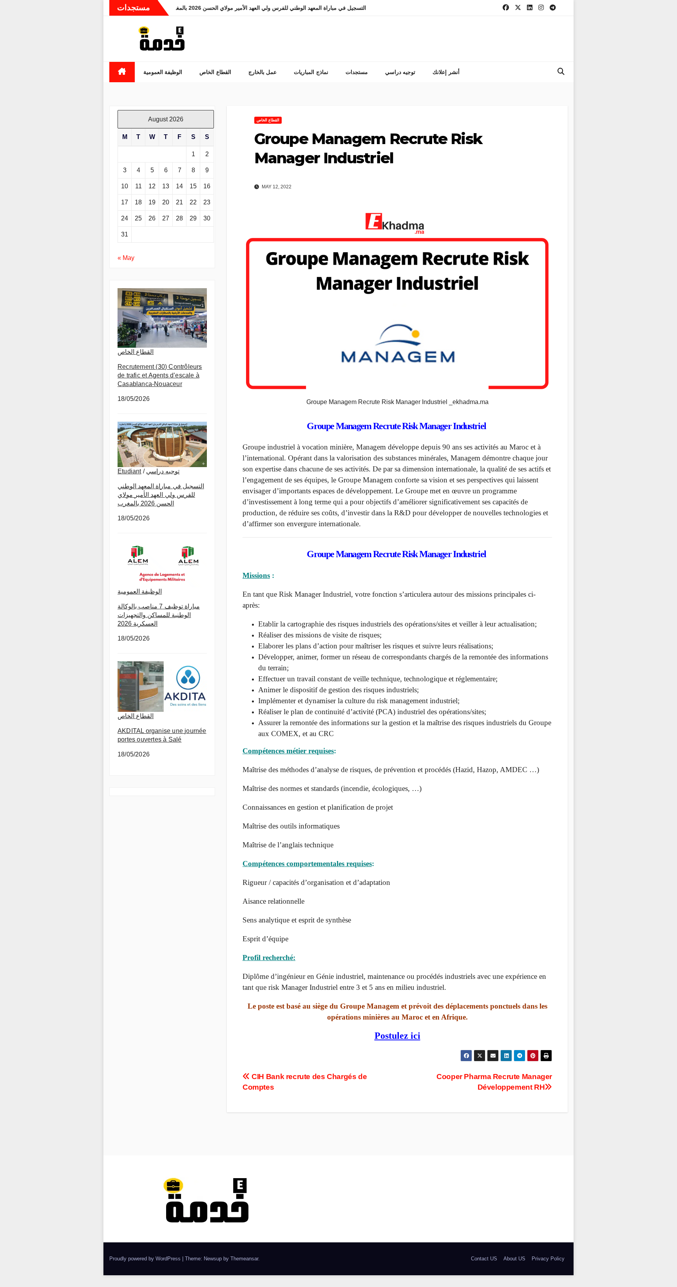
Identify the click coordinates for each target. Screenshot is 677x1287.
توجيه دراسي (400, 72)
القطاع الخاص (215, 72)
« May (126, 258)
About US (514, 1259)
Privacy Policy (548, 1259)
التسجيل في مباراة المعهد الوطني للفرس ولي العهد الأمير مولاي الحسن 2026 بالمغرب (161, 495)
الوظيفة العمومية (163, 72)
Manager (435, 426)
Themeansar (244, 1259)
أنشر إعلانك (446, 72)
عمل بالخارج (262, 72)
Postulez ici (397, 1036)
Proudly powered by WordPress (145, 1259)
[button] (561, 72)
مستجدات (357, 72)
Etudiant (129, 471)
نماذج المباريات (311, 72)
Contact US (484, 1259)
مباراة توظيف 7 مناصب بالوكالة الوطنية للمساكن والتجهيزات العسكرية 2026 (159, 615)
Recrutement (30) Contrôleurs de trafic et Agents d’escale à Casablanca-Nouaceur (160, 375)
